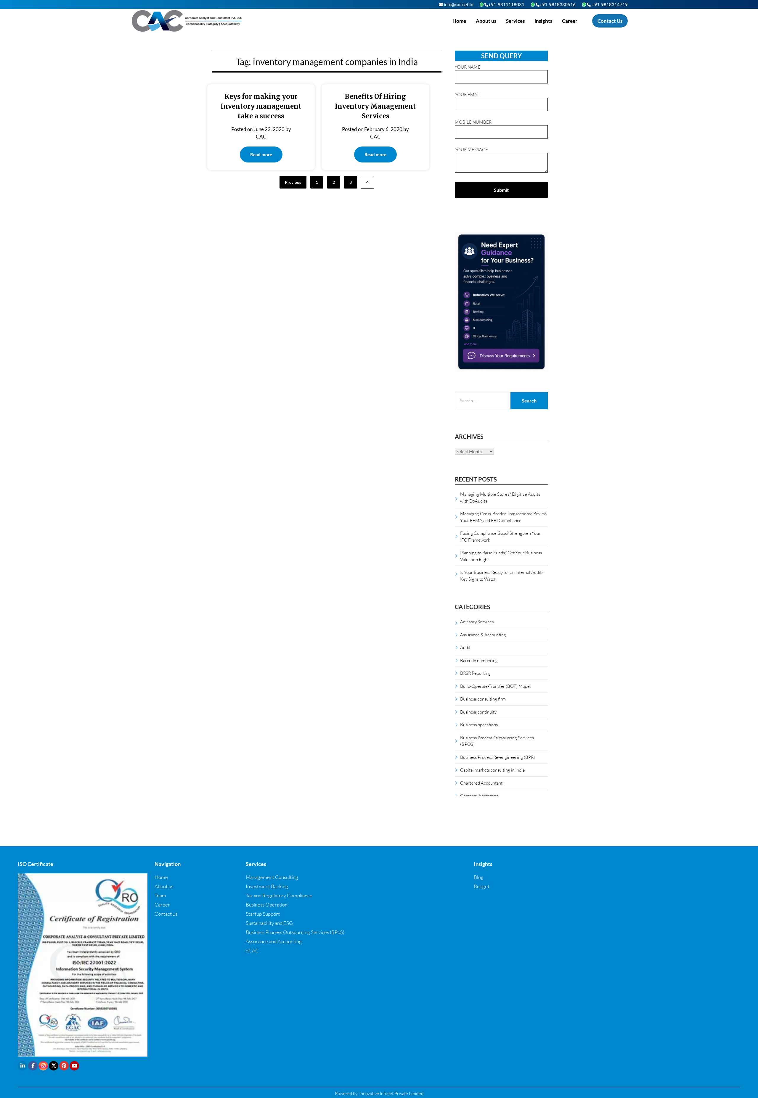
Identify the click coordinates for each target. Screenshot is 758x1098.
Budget (481, 886)
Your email (468, 94)
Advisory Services (477, 621)
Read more (261, 154)
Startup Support (263, 914)
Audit (465, 647)
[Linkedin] (22, 1065)
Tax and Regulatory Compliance (279, 895)
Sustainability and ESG (269, 923)
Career (569, 21)
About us (486, 21)
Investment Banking (267, 886)
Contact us (166, 914)
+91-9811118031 (506, 4)
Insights (543, 21)
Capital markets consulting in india (492, 769)
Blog (479, 877)
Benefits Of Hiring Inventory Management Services (375, 106)
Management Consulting (272, 877)
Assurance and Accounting (274, 941)
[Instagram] (43, 1065)
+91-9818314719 (609, 4)
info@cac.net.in (458, 4)
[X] (53, 1065)
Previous (293, 182)
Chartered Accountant (481, 782)
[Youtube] (74, 1065)
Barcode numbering (479, 660)
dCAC (252, 950)
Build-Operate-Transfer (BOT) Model (495, 686)
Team (160, 895)
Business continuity (478, 711)
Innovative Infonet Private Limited (391, 1093)
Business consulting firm (483, 698)
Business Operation (267, 904)
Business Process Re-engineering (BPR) (497, 757)
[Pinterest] (64, 1065)
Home (459, 21)
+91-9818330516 (557, 4)
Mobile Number (473, 122)
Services (515, 21)
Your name (468, 67)
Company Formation (479, 795)
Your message (471, 149)
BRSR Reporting (475, 673)
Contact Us (610, 21)
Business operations (479, 724)
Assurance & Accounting (483, 634)
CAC (261, 136)
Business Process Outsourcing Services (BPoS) (295, 932)
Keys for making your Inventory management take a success (261, 106)
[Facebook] (33, 1065)
